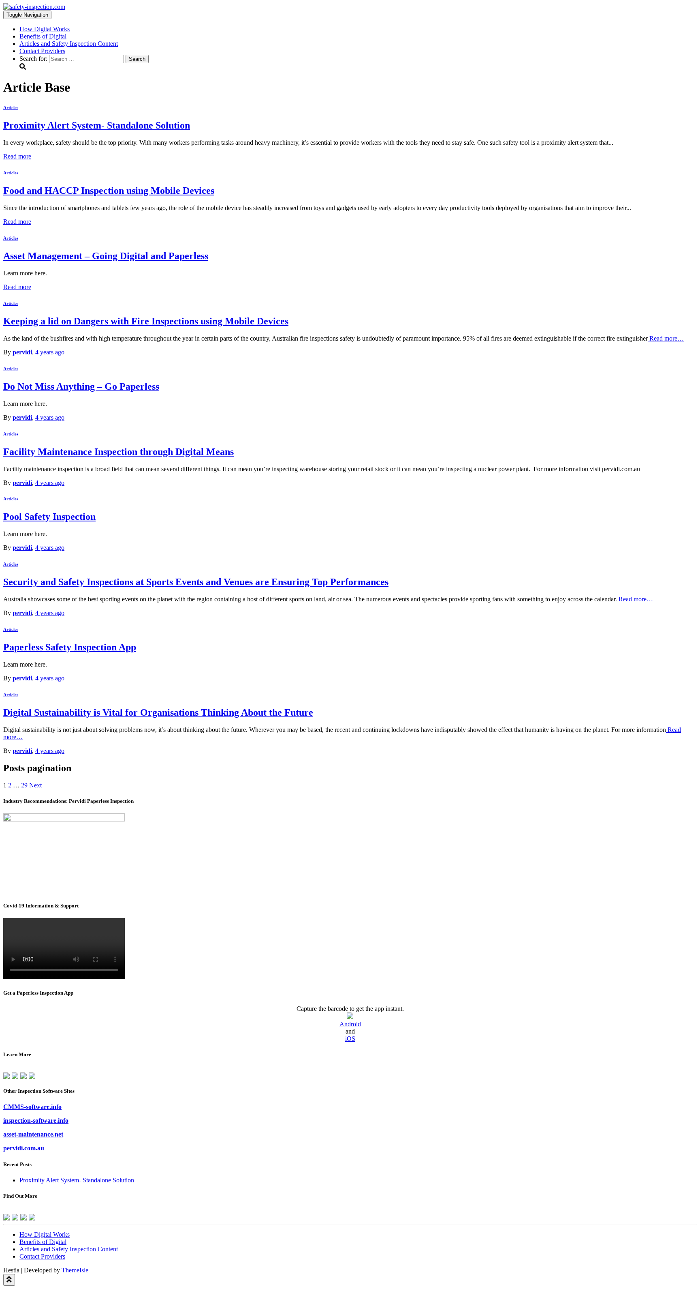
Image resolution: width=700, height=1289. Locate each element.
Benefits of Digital (42, 36)
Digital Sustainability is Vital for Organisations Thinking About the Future (158, 712)
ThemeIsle (75, 1270)
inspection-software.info (35, 1120)
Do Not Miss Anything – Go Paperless (81, 386)
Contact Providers (42, 50)
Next (35, 785)
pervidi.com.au (23, 1148)
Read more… (666, 338)
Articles (10, 107)
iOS (350, 1038)
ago (49, 352)
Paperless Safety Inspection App (69, 647)
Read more (17, 156)
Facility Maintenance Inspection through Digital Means (118, 451)
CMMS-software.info (32, 1106)
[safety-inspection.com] (34, 6)
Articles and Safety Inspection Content (68, 43)
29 (24, 785)
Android (350, 1024)
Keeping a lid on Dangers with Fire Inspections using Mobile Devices (145, 321)
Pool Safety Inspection (49, 516)
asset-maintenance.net (33, 1134)
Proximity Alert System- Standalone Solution (76, 1180)
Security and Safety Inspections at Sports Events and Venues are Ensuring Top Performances (195, 582)
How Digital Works (44, 29)
